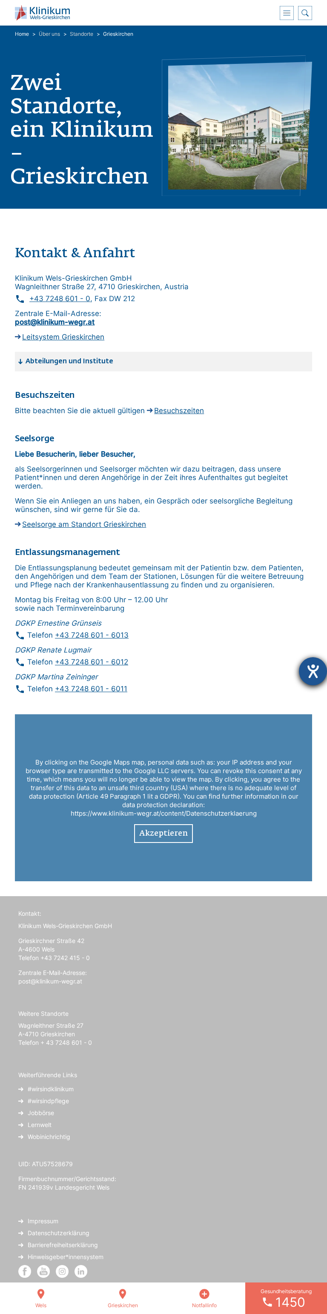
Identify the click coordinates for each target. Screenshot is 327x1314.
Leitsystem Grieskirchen (63, 337)
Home (22, 34)
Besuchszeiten (179, 410)
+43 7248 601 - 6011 (91, 688)
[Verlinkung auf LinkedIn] (81, 1270)
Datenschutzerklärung (58, 1232)
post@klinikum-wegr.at (50, 981)
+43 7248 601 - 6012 (91, 662)
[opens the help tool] (313, 671)
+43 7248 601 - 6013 (92, 635)
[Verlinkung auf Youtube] (44, 1270)
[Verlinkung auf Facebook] (24, 1270)
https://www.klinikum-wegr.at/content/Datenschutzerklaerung (164, 813)
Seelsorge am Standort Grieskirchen (84, 524)
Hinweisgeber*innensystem (65, 1256)
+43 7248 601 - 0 (59, 298)
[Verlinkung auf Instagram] (63, 1270)
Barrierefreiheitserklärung (63, 1244)
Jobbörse (41, 1112)
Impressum (43, 1221)
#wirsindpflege (48, 1100)
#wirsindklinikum (51, 1089)
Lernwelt (40, 1124)
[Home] (45, 12)
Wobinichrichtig (49, 1136)
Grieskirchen (118, 34)
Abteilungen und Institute (69, 361)
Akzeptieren (163, 833)
